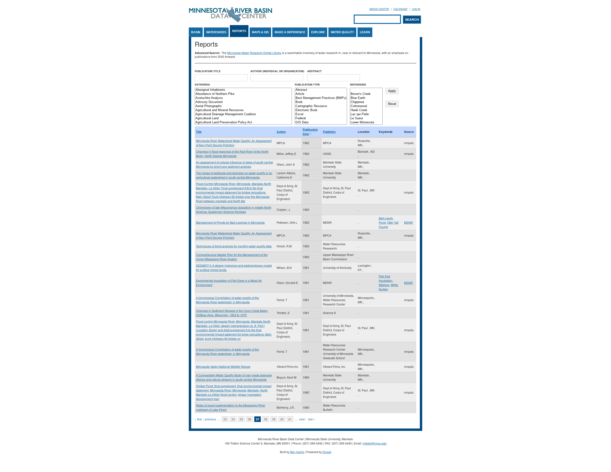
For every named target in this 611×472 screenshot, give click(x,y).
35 (241, 419)
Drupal (326, 452)
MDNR (408, 222)
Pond (382, 222)
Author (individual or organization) (277, 71)
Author (281, 132)
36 (249, 419)
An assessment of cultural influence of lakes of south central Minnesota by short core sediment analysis (234, 164)
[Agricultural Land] (243, 118)
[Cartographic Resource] (321, 106)
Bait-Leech (386, 218)
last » (311, 419)
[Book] (321, 102)
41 (290, 419)
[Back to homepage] (230, 21)
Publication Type (307, 84)
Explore (318, 32)
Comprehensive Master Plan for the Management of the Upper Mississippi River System (232, 257)
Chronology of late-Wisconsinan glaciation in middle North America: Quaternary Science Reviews (233, 209)
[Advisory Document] (243, 102)
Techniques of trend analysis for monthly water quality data (234, 246)
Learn (365, 32)
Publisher (329, 132)
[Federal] (321, 118)
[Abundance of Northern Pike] (243, 94)
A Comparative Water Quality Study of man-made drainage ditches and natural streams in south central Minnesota (234, 377)
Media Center (379, 9)
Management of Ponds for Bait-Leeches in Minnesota (230, 222)
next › (302, 419)
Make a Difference (290, 32)
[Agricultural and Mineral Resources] (243, 110)
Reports (239, 31)
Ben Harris (297, 452)
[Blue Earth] (366, 98)
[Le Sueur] (366, 118)
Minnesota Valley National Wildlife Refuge (223, 366)
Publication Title (208, 71)
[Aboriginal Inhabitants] (243, 90)
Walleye (384, 285)
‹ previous (209, 419)
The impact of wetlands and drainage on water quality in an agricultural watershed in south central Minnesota (234, 175)
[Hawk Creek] (366, 110)
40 (282, 419)
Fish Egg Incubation (385, 278)
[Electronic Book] (321, 110)
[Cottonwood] (366, 106)
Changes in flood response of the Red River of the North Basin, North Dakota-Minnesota (232, 153)
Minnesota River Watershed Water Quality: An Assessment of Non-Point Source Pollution (234, 143)
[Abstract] (321, 90)
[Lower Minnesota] (366, 122)
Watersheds (216, 32)
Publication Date (310, 131)
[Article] (321, 94)
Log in (416, 9)
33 (225, 419)
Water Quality (342, 32)
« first (198, 419)
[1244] (366, 90)
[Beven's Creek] (366, 94)
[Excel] (321, 114)
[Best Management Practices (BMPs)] (321, 98)
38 (265, 419)
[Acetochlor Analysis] (243, 98)
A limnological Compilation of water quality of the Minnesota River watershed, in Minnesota (227, 300)
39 (273, 419)
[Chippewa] (366, 102)
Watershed (358, 84)
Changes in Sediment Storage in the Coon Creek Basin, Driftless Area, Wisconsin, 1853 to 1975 (232, 313)
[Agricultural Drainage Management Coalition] (243, 114)
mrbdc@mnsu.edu (375, 443)
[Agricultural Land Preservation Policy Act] (243, 122)
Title (199, 132)
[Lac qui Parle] (366, 114)
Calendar (400, 9)
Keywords (202, 84)
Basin (195, 32)
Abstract (314, 71)
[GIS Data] (321, 122)
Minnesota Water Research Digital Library (254, 53)
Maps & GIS (260, 32)
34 (233, 419)
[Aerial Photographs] (243, 106)
